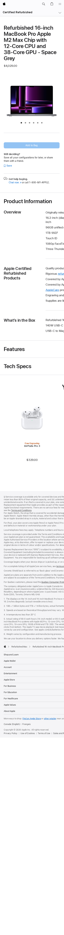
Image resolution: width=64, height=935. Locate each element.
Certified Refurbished (17, 12)
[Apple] (5, 646)
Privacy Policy (10, 733)
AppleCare (52, 290)
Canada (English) (12, 724)
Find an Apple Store (32, 718)
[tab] (21, 122)
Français (26, 724)
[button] (43, 4)
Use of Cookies (27, 733)
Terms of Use (44, 733)
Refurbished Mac (19, 647)
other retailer (50, 718)
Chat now (15, 182)
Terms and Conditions (21, 510)
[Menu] (60, 4)
